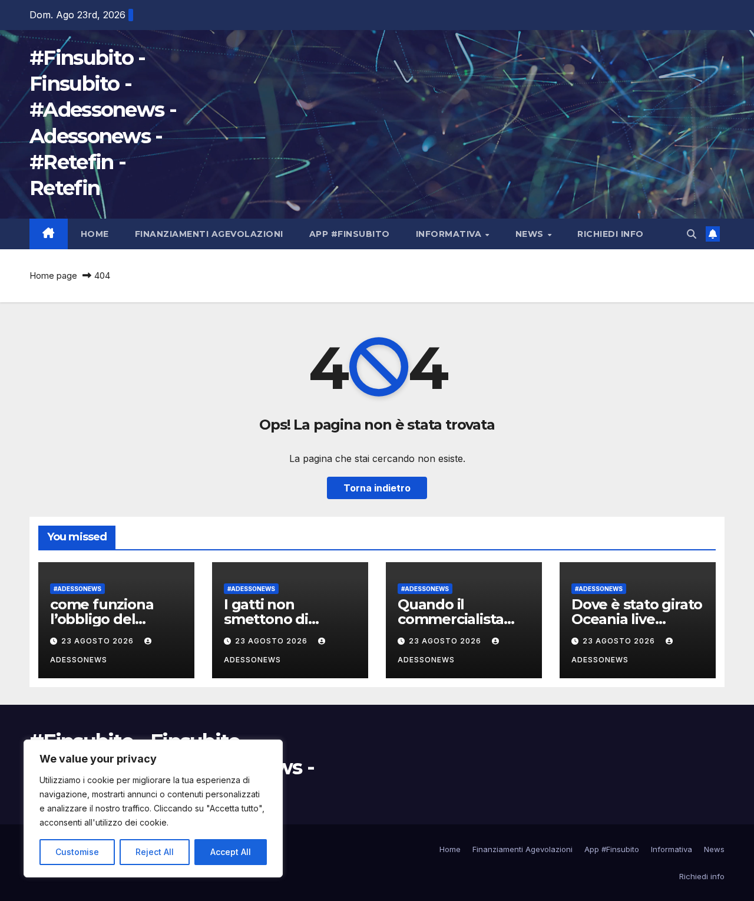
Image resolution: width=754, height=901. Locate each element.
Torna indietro (377, 488)
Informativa (450, 234)
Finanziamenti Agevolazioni (209, 234)
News (531, 234)
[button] (691, 234)
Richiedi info (610, 234)
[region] (153, 808)
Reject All (154, 852)
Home (95, 234)
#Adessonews (77, 588)
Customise (77, 852)
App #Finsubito (349, 234)
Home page (53, 275)
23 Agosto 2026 (98, 640)
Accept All (230, 852)
